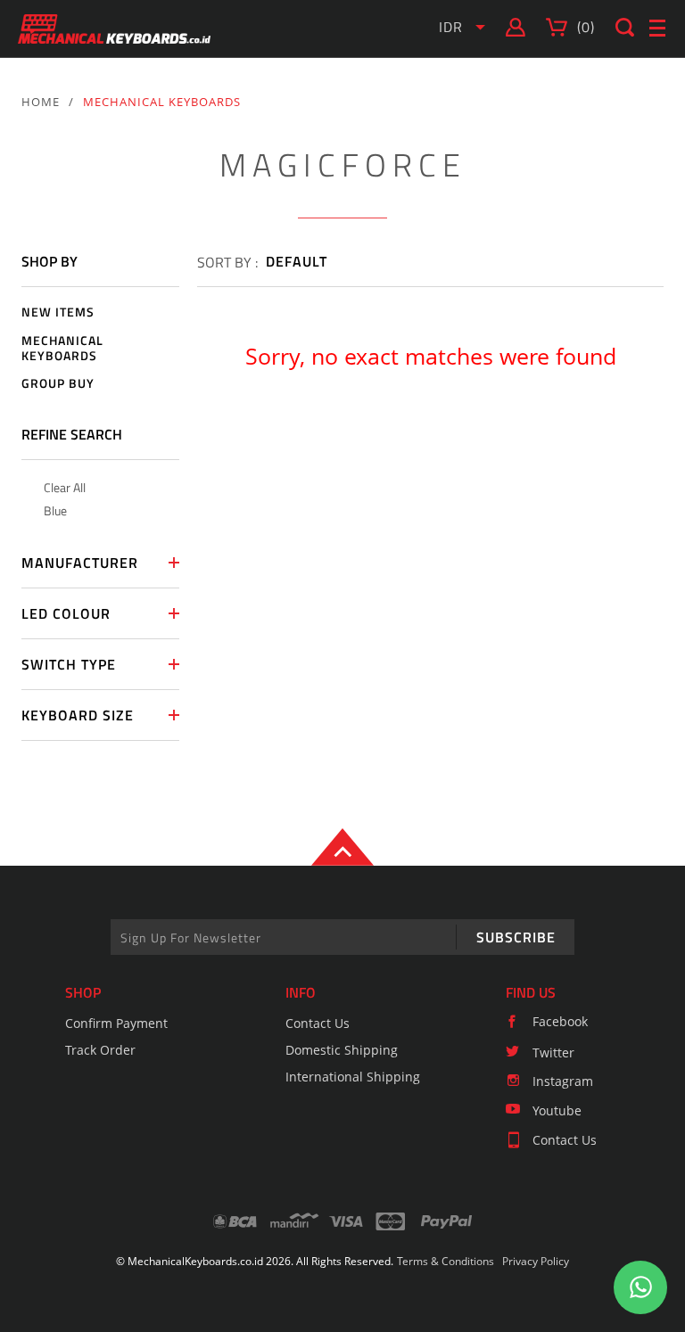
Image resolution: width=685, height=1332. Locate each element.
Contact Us (317, 1023)
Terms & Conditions (445, 1261)
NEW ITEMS (58, 312)
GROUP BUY (58, 383)
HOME (40, 102)
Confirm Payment (116, 1023)
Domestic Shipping (341, 1049)
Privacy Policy (535, 1261)
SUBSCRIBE (516, 937)
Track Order (100, 1049)
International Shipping (352, 1076)
